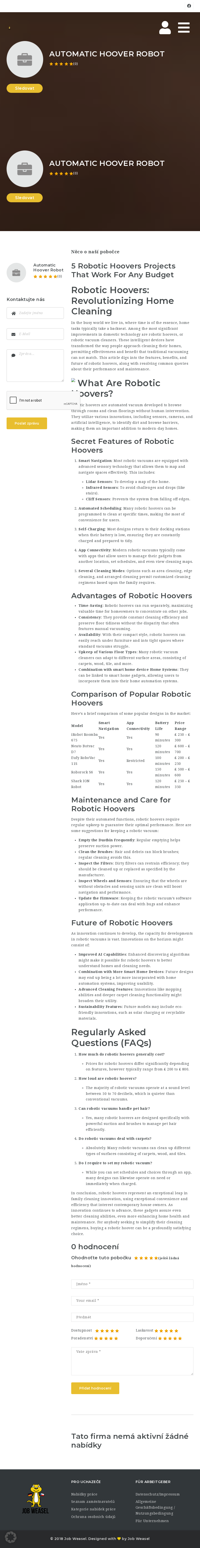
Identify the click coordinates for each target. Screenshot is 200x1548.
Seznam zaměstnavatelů (93, 1502)
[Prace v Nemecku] (9, 28)
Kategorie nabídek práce (93, 1509)
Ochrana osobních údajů (93, 1517)
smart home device (131, 670)
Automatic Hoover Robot (48, 267)
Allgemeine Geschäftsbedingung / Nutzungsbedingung (155, 1507)
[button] (10, 1537)
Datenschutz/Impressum (158, 1494)
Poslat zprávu (27, 423)
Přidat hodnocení (95, 1388)
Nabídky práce (84, 1494)
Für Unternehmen (152, 1521)
